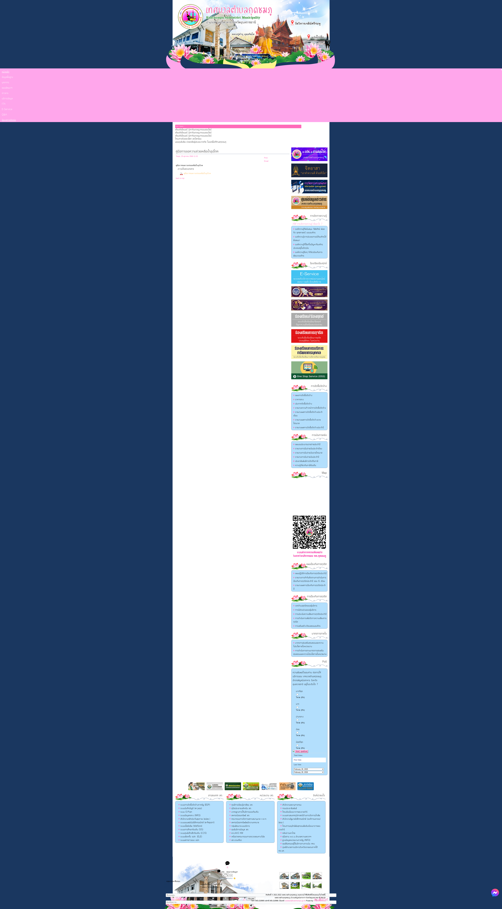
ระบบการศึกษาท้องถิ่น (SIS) (192, 829)
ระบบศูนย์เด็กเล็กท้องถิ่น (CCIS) (194, 833)
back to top (180, 178)
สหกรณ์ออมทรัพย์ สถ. (241, 815)
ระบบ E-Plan (186, 811)
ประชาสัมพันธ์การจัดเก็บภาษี (306, 461)
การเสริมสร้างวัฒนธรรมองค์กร (308, 626)
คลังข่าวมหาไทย (289, 833)
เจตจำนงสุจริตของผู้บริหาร (306, 605)
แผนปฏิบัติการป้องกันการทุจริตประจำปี (311, 573)
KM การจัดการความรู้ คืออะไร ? (307, 224)
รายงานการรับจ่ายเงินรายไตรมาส (308, 452)
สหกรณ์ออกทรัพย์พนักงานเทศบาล (245, 822)
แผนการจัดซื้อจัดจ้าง (303, 395)
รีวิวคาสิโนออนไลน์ (270, 859)
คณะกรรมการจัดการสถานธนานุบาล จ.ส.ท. (249, 819)
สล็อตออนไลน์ (230, 859)
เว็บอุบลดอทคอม (320, 901)
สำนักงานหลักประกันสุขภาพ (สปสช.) (195, 819)
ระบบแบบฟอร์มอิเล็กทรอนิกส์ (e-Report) (197, 822)
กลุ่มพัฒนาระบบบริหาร (241, 826)
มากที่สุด (299, 691)
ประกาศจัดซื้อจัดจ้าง (303, 403)
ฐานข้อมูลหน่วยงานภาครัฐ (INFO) (296, 840)
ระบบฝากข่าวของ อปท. (190, 840)
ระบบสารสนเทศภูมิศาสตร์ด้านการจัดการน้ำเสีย (301, 815)
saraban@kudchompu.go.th (295, 901)
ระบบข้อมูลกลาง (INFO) (190, 815)
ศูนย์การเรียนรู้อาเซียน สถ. (242, 804)
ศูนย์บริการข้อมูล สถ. (240, 829)
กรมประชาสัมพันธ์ (290, 808)
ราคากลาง (299, 399)
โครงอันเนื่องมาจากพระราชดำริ (295, 811)
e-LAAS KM (237, 833)
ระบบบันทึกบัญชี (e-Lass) (191, 808)
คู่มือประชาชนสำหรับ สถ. (242, 808)
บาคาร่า (248, 859)
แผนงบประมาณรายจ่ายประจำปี (307, 444)
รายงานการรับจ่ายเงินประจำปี (307, 457)
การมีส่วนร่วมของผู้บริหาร (305, 609)
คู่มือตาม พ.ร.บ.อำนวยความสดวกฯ (297, 836)
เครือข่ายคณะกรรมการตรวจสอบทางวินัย (248, 836)
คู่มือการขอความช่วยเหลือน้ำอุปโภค (197, 173)
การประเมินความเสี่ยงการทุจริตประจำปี (311, 614)
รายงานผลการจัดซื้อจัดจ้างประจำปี (309, 427)
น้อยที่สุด (299, 742)
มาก (297, 704)
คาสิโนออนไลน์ (257, 859)
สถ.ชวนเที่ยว (237, 840)
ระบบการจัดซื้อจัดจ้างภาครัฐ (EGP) (195, 804)
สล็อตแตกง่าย (240, 859)
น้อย (298, 729)
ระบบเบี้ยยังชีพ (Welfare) (191, 826)
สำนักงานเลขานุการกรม (292, 804)
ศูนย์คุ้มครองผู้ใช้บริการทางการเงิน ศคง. (299, 843)
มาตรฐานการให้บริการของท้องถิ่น (245, 811)
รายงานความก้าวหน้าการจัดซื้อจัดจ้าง (310, 407)
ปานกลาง (300, 716)
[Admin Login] (227, 868)
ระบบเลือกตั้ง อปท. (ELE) (191, 836)
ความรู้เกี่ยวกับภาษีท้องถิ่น (305, 465)
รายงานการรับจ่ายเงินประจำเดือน (308, 448)
